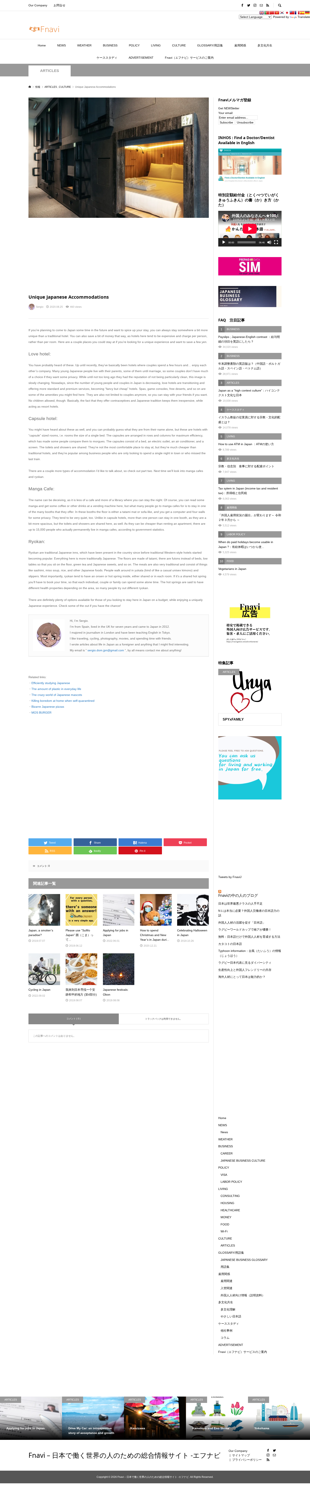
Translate (304, 17)
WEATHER (84, 45)
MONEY (226, 1217)
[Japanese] (287, 12)
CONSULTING (230, 1196)
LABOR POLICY (231, 1181)
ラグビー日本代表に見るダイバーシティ (244, 962)
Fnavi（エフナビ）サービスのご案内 (189, 57)
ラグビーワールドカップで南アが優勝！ (244, 929)
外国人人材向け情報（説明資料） (243, 1295)
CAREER (227, 1153)
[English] (261, 12)
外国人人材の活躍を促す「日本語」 (242, 922)
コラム (225, 1337)
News (224, 1132)
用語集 (225, 1266)
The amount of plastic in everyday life (56, 689)
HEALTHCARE (230, 1210)
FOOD (225, 1224)
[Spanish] (302, 12)
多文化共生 (264, 45)
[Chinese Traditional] (292, 12)
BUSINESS (110, 45)
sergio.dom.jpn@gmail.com (106, 650)
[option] (31, 1418)
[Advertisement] (118, 255)
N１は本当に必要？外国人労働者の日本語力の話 (248, 913)
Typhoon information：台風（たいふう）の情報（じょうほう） (249, 953)
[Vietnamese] (277, 12)
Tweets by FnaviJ (229, 877)
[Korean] (282, 12)
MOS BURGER (41, 712)
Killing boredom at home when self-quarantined (62, 700)
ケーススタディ (107, 57)
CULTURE (179, 45)
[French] (297, 12)
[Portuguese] (266, 12)
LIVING (156, 45)
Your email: (225, 113)
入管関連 (226, 1288)
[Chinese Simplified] (272, 12)
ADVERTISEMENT (141, 57)
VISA (224, 1174)
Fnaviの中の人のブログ (238, 895)
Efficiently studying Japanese (50, 683)
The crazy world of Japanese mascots (56, 694)
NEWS (61, 45)
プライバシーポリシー (247, 1459)
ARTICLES (49, 71)
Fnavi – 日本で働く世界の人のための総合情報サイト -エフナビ (124, 1455)
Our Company (37, 5)
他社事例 (226, 1330)
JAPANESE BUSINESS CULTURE (243, 1160)
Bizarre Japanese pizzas (47, 706)
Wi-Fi (224, 1231)
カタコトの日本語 (230, 944)
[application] (250, 229)
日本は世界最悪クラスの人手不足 (240, 903)
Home (42, 45)
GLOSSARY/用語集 (210, 45)
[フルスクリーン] (276, 242)
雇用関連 (226, 1281)
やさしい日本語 (231, 1316)
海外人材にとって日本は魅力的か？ (242, 976)
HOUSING (227, 1203)
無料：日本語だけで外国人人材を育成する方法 (249, 936)
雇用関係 (240, 45)
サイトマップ (241, 1455)
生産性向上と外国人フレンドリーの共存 (244, 970)
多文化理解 (228, 1309)
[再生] (224, 242)
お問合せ (59, 5)
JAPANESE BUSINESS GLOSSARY (244, 1259)
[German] (307, 12)
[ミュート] (269, 242)
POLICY (134, 45)
